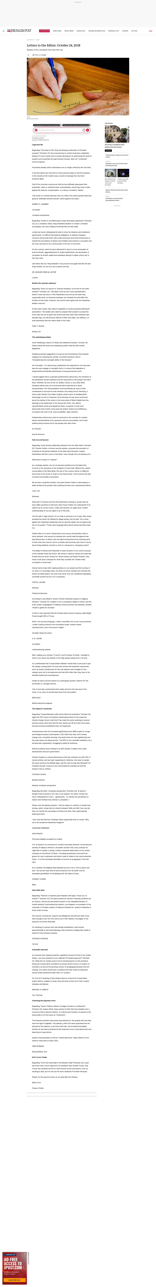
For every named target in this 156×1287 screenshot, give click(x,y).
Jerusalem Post (30, 39)
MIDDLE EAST (81, 31)
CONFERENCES (44, 31)
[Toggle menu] (3, 31)
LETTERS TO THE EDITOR (39, 136)
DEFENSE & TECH (113, 31)
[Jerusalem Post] (18, 31)
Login (150, 31)
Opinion (38, 39)
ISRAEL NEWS (57, 31)
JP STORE (134, 31)
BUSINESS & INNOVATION (97, 31)
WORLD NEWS (69, 31)
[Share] (28, 55)
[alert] (14, 1268)
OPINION (125, 31)
